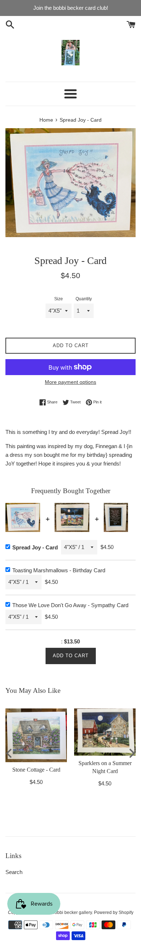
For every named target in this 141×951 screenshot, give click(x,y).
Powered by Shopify (113, 912)
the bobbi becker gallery (68, 912)
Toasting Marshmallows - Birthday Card (58, 570)
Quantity (84, 298)
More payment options (70, 382)
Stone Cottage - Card (36, 770)
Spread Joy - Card (35, 547)
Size (58, 298)
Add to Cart (71, 655)
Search (13, 872)
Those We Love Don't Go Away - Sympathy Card (70, 605)
